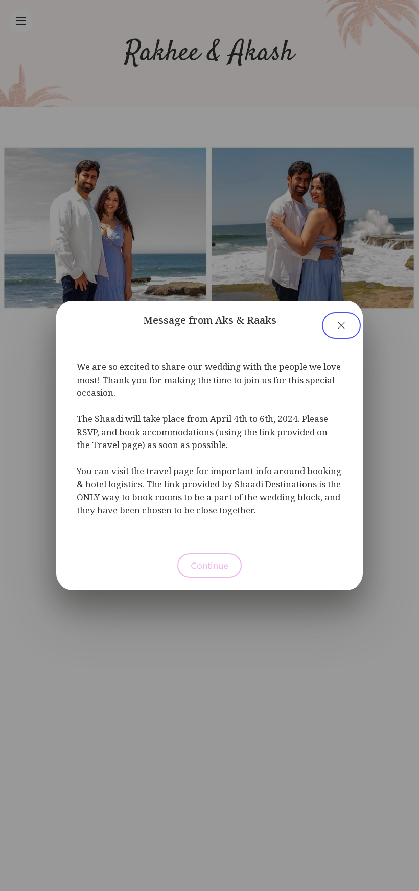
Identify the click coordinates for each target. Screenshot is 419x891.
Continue (209, 565)
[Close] (341, 325)
